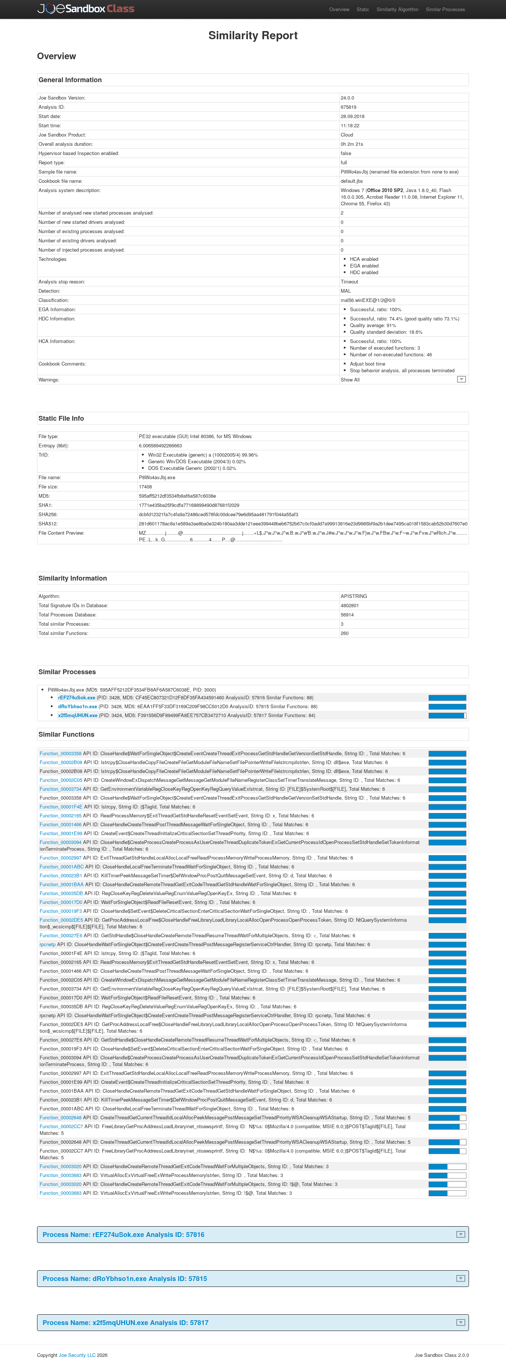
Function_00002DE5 (61, 919)
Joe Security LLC (77, 1354)
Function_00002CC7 (61, 1126)
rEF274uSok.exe (76, 697)
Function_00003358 (60, 753)
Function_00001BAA (62, 884)
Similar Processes (445, 9)
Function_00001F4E (61, 806)
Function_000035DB (61, 893)
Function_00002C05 (61, 779)
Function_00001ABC (62, 866)
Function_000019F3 (61, 910)
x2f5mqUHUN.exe (77, 715)
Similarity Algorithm (398, 9)
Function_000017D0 (61, 901)
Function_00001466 (60, 824)
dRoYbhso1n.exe (77, 706)
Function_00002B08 (61, 762)
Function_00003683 (60, 1175)
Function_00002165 (60, 815)
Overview (339, 9)
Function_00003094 (60, 841)
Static (363, 9)
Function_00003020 (60, 1166)
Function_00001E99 (61, 833)
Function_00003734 (60, 788)
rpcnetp (48, 944)
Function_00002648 (60, 1117)
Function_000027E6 (61, 935)
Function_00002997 (60, 857)
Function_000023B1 (61, 875)
